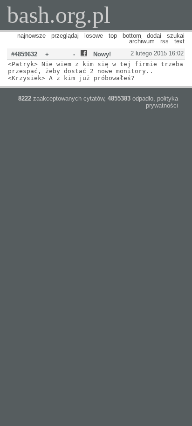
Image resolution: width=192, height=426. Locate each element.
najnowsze (31, 35)
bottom (132, 35)
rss (164, 41)
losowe (93, 35)
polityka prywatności (162, 102)
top (113, 35)
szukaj (176, 35)
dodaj (154, 35)
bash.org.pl (58, 15)
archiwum (142, 41)
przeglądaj (65, 35)
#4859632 (24, 54)
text (179, 41)
